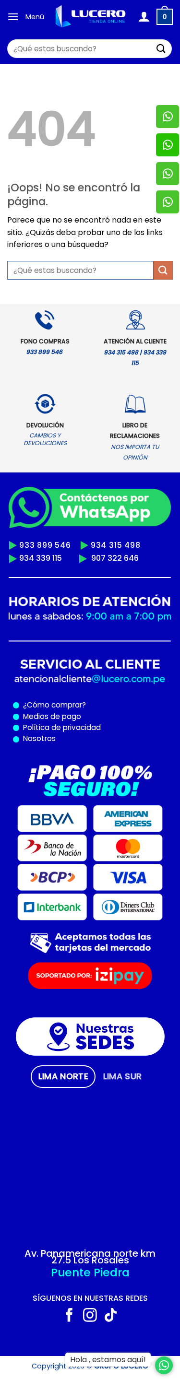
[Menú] (13, 16)
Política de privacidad (60, 727)
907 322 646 (115, 558)
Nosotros (39, 738)
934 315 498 (116, 545)
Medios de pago (50, 716)
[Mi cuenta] (144, 17)
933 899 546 (45, 545)
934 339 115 (40, 558)
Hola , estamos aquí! (108, 1359)
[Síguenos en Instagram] (90, 1316)
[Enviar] (161, 48)
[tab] (63, 1076)
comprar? (67, 705)
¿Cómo (36, 705)
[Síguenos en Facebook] (69, 1316)
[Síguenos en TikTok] (111, 1316)
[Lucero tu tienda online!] (91, 16)
